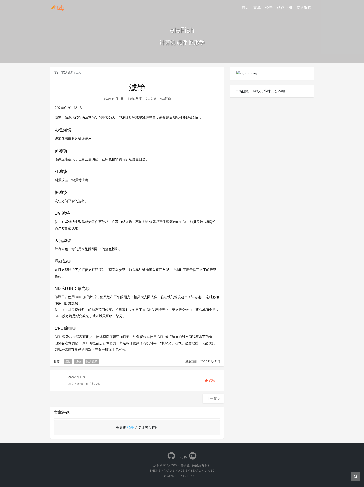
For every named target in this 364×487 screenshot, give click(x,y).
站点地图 (284, 7)
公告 (269, 7)
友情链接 (304, 7)
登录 (130, 427)
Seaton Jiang (203, 470)
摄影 (68, 361)
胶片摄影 (67, 72)
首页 (245, 7)
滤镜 (78, 361)
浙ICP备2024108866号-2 (182, 476)
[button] (210, 380)
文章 (257, 7)
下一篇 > (213, 398)
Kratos (168, 470)
